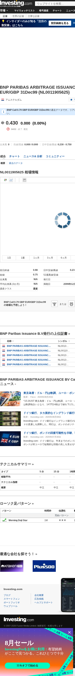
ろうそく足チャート (5, 180)
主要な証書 (33, 16)
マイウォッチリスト (24, 10)
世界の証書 (18, 16)
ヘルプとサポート (43, 602)
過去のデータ (16, 163)
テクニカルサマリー (15, 464)
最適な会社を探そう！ (17, 554)
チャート (57, 10)
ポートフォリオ (12, 602)
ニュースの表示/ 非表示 (24, 180)
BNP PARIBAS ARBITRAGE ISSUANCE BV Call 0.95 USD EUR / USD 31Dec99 (29, 350)
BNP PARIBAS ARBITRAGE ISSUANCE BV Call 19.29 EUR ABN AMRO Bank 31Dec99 (29, 364)
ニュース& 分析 (32, 156)
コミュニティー (55, 156)
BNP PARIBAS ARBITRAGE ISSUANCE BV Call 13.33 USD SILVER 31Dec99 (29, 346)
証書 (5, 16)
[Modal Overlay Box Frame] (36, 652)
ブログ (7, 595)
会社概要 (39, 595)
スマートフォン (12, 598)
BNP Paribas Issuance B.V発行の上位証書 (34, 334)
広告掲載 (39, 598)
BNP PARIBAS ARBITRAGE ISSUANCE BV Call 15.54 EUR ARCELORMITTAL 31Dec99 (29, 360)
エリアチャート (11, 180)
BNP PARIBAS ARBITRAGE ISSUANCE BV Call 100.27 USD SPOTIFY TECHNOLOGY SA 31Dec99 (29, 355)
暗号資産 (43, 10)
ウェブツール (11, 606)
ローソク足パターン (15, 503)
